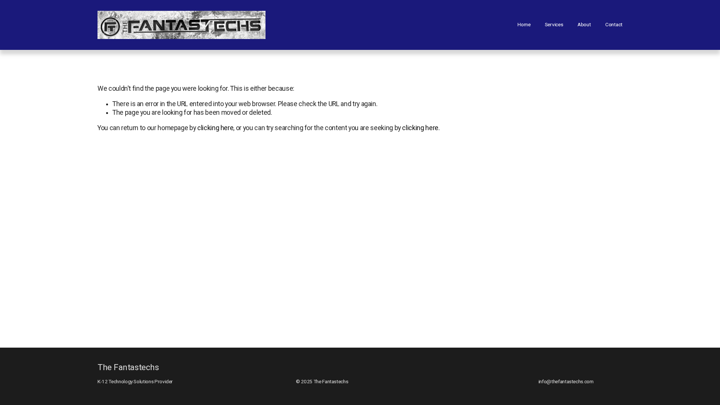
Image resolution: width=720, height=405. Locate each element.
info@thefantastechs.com (566, 381)
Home (524, 24)
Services (554, 24)
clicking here (215, 128)
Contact (613, 24)
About (584, 24)
